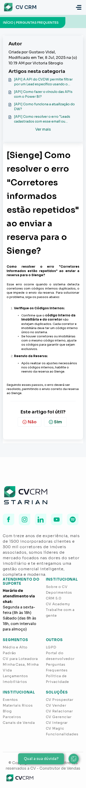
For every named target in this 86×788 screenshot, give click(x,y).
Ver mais (43, 129)
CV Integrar (57, 722)
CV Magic (55, 728)
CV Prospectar (60, 699)
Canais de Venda (19, 722)
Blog (7, 711)
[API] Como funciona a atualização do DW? (44, 106)
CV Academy (58, 604)
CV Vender (56, 705)
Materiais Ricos (18, 705)
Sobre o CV (57, 587)
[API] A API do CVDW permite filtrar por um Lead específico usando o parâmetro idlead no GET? (43, 82)
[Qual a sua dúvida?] (74, 759)
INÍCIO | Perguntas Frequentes (30, 22)
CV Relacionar (59, 711)
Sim (58, 421)
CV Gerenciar (59, 717)
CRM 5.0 (53, 598)
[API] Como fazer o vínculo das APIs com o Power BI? (43, 94)
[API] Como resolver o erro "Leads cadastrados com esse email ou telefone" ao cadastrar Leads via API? (44, 119)
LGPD (51, 647)
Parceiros (12, 717)
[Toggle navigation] (78, 7)
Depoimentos (59, 592)
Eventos (10, 699)
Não (32, 421)
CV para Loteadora (20, 658)
